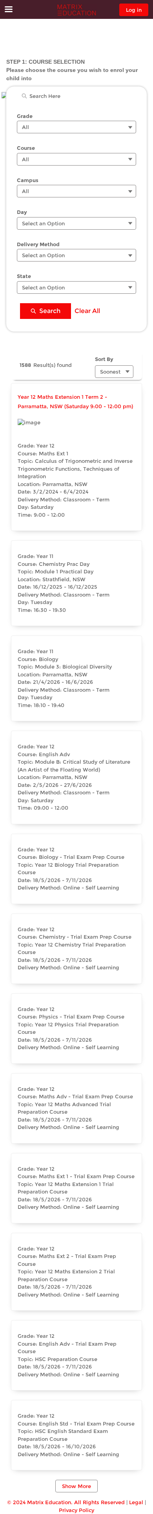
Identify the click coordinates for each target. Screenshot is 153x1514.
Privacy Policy (76, 1510)
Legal (136, 1502)
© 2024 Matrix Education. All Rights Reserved (66, 1502)
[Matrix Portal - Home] (76, 10)
